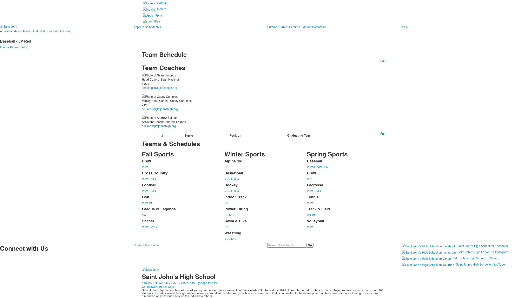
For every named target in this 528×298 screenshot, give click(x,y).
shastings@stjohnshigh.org (159, 88)
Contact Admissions (146, 245)
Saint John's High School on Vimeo (475, 258)
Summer (272, 27)
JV (146, 167)
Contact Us (319, 27)
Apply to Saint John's (147, 27)
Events (161, 3)
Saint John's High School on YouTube (480, 264)
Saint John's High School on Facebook (482, 246)
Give (157, 21)
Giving (67, 31)
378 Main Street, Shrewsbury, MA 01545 (168, 283)
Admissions (7, 31)
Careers (157, 287)
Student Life (55, 31)
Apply (159, 15)
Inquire (161, 9)
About (18, 31)
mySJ (404, 27)
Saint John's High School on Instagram (483, 252)
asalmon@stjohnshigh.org (159, 126)
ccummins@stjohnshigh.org (160, 109)
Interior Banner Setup (14, 47)
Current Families (289, 27)
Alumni (307, 27)
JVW (319, 167)
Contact (147, 287)
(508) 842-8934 (208, 283)
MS (153, 179)
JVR (312, 167)
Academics (29, 31)
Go (144, 215)
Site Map (168, 287)
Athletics (42, 31)
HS (226, 215)
